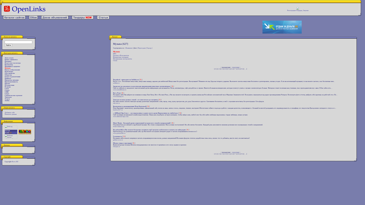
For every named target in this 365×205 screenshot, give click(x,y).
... (245, 69)
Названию (129, 48)
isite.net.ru (116, 103)
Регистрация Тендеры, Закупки (298, 10)
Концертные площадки (120, 57)
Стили (115, 60)
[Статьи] (103, 19)
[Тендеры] (82, 19)
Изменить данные (11, 114)
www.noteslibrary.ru (119, 90)
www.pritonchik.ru (119, 133)
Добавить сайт (10, 112)
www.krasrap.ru (118, 96)
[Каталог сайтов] (14, 19)
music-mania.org (118, 126)
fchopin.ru (116, 146)
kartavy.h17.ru (118, 110)
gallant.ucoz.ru (118, 140)
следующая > (236, 67)
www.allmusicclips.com (120, 116)
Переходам (142, 48)
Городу (149, 48)
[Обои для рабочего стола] (33, 19)
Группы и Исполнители (121, 55)
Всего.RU (15, 161)
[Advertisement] (119, 27)
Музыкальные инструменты (122, 59)
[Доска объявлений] (54, 19)
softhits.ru (116, 83)
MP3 (114, 54)
